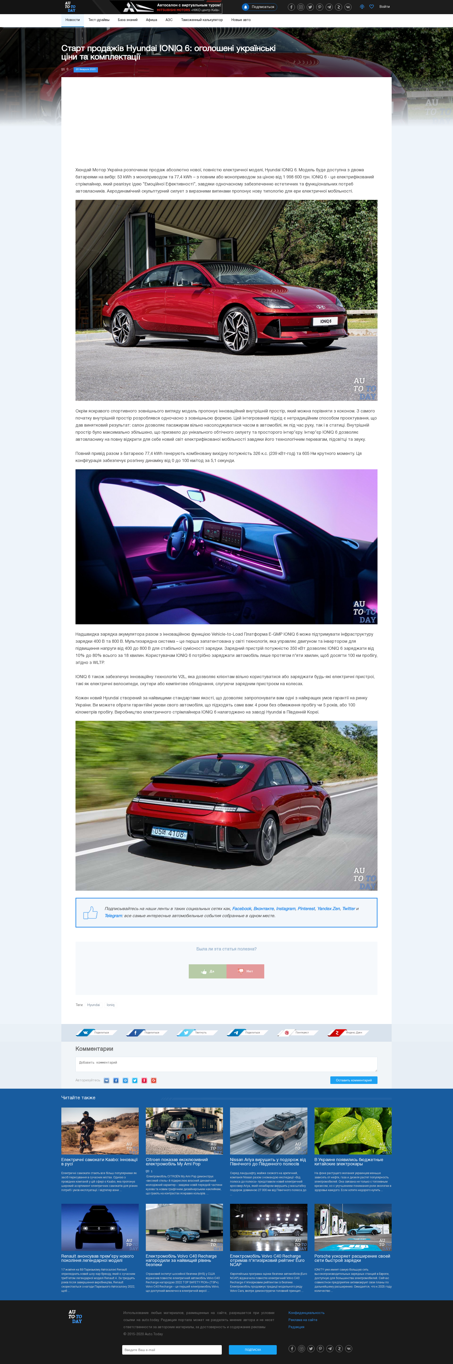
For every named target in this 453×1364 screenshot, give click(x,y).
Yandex (144, 1080)
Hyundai (93, 1005)
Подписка (253, 1349)
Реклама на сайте (303, 1320)
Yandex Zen (328, 909)
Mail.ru (125, 1080)
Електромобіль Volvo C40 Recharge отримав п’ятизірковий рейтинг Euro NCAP (267, 1261)
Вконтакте (263, 909)
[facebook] (291, 7)
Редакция (296, 1327)
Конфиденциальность (307, 1313)
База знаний (128, 20)
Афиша (151, 20)
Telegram (113, 916)
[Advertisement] (226, 127)
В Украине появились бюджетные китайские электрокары (349, 1162)
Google (154, 1080)
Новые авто (241, 20)
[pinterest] (319, 7)
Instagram (285, 909)
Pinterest (306, 909)
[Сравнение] (362, 7)
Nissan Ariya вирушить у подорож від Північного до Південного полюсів (268, 1162)
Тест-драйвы (98, 20)
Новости (73, 20)
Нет (249, 971)
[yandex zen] (338, 7)
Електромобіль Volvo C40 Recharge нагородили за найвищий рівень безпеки (181, 1261)
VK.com (106, 1080)
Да (211, 971)
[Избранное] (371, 7)
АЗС (169, 20)
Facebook (241, 909)
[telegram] (329, 7)
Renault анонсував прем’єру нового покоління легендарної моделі (97, 1259)
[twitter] (310, 7)
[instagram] (300, 7)
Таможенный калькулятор (202, 20)
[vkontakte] (348, 7)
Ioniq (110, 1005)
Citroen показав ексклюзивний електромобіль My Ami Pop (177, 1162)
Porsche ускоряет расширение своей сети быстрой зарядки (352, 1259)
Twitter (348, 909)
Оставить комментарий (354, 1080)
